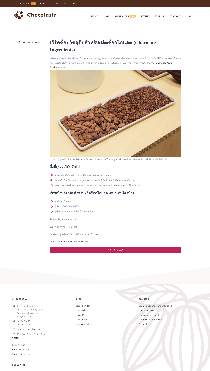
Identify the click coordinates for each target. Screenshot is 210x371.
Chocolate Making (147, 310)
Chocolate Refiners (85, 324)
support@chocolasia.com (29, 329)
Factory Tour (18, 344)
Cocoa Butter (82, 319)
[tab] (29, 42)
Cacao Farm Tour (20, 349)
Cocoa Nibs (81, 310)
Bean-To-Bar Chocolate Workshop (155, 305)
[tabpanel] (115, 146)
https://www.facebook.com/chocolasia (69, 241)
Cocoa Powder (83, 305)
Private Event (145, 324)
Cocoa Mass (81, 314)
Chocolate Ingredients (149, 314)
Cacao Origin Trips (21, 353)
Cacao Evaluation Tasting (151, 319)
